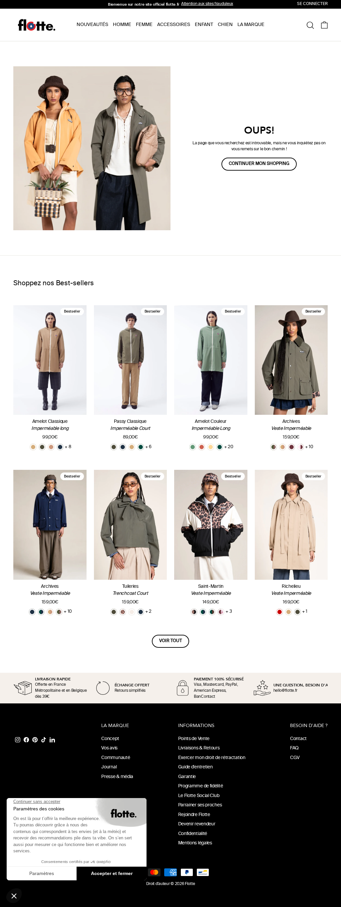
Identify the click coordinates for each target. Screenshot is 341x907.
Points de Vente (194, 739)
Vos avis (109, 748)
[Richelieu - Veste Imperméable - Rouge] (279, 612)
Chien (225, 25)
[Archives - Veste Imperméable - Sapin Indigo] (41, 612)
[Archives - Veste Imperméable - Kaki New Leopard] (273, 447)
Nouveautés (92, 25)
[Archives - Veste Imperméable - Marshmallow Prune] (300, 447)
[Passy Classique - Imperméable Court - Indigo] (123, 447)
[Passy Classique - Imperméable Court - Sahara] (132, 447)
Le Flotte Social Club (198, 796)
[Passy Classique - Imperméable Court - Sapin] (141, 447)
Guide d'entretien (195, 767)
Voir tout (170, 641)
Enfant (204, 25)
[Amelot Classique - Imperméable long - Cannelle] (51, 447)
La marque (250, 25)
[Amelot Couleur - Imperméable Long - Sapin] (219, 447)
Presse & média (117, 777)
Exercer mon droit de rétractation (211, 758)
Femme (144, 25)
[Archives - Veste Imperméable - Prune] (291, 447)
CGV (295, 758)
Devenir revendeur (196, 824)
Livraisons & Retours (199, 748)
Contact (298, 739)
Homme (122, 25)
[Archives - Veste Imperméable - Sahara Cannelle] (282, 447)
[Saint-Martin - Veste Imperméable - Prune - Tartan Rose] (221, 612)
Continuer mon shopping (259, 164)
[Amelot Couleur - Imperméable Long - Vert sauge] (192, 447)
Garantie (187, 777)
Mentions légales (195, 843)
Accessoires (173, 25)
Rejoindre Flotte (194, 815)
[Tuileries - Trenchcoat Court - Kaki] (114, 612)
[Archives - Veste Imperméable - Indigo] (32, 612)
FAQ (294, 748)
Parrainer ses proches (200, 805)
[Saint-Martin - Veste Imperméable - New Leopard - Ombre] (194, 612)
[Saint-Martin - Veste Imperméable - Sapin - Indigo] (203, 612)
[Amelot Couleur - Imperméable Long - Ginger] (201, 447)
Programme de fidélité (200, 786)
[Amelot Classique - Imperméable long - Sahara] (33, 447)
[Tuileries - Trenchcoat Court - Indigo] (141, 612)
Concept (110, 739)
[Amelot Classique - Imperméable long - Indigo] (60, 447)
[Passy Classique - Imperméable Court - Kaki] (114, 447)
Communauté (115, 758)
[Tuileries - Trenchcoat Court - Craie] (132, 612)
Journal (109, 767)
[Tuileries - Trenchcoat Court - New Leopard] (123, 612)
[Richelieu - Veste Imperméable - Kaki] (297, 612)
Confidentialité (192, 834)
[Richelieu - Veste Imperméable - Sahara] (288, 612)
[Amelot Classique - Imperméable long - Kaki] (42, 447)
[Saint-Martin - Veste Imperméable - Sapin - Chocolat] (212, 612)
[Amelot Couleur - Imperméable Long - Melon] (210, 447)
